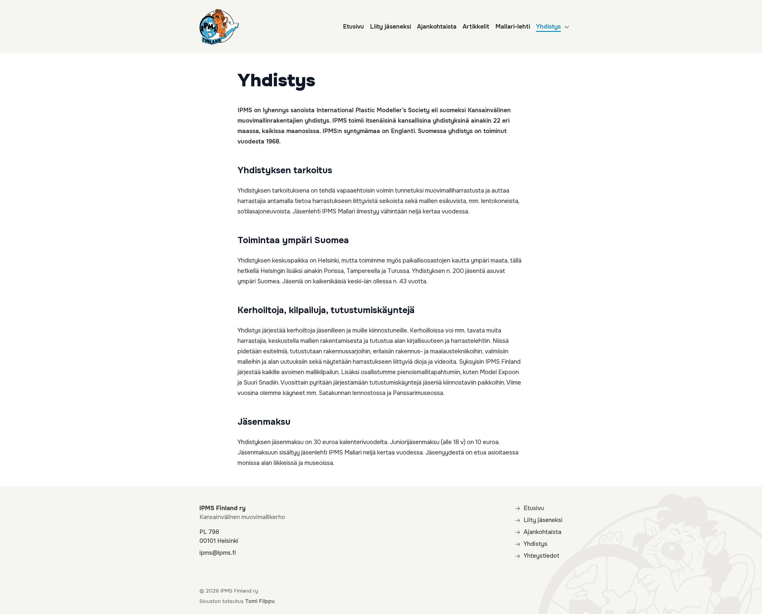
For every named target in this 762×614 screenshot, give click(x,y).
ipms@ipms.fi (217, 553)
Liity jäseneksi (390, 26)
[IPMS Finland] (219, 27)
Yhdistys (548, 26)
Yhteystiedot (541, 556)
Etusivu (353, 26)
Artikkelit (476, 26)
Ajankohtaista (437, 26)
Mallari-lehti (512, 26)
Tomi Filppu (259, 601)
